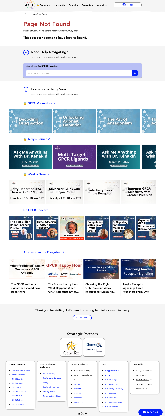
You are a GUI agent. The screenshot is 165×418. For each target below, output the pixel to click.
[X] (82, 413)
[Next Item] (151, 121)
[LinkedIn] (78, 413)
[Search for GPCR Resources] (135, 73)
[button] (43, 5)
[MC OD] (25, 14)
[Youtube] (86, 413)
